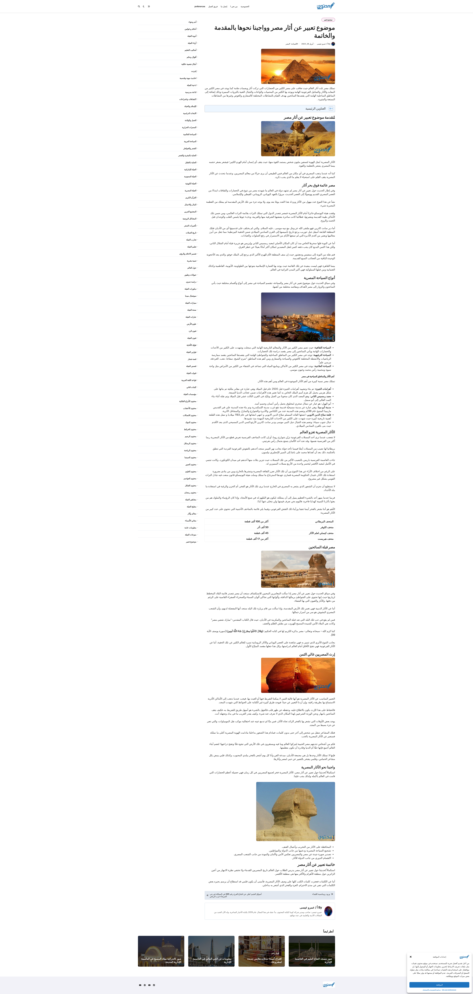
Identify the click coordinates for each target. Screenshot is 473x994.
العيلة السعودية (190, 176)
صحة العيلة (191, 310)
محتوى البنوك (190, 422)
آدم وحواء (192, 22)
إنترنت (193, 71)
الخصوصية (245, 6)
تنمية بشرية (191, 260)
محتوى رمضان (190, 492)
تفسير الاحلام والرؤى (187, 253)
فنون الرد (192, 331)
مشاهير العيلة (190, 499)
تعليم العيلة (191, 246)
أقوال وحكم (191, 57)
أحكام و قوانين (190, 29)
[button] (410, 957)
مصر (287, 44)
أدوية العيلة (191, 36)
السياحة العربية (190, 141)
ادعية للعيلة (191, 85)
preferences (199, 6)
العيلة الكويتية (190, 183)
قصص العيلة (191, 366)
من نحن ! (233, 6)
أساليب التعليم (190, 50)
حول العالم (191, 268)
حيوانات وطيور (190, 275)
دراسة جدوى (191, 282)
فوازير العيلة (191, 352)
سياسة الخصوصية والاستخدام (432, 990)
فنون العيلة (191, 338)
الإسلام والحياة (190, 106)
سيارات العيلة (190, 303)
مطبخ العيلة (191, 506)
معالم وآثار (192, 513)
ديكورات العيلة (190, 289)
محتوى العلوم (190, 471)
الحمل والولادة (190, 120)
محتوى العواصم (190, 478)
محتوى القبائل (190, 485)
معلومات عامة (190, 527)
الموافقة (439, 985)
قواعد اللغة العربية (188, 380)
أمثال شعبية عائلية (188, 64)
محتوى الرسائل (190, 443)
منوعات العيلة (190, 534)
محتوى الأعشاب (189, 408)
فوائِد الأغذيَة (191, 345)
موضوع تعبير (328, 20)
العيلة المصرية (190, 190)
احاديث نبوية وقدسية (188, 78)
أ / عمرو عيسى (309, 907)
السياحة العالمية (189, 134)
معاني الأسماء (190, 520)
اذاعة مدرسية (190, 92)
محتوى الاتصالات (189, 415)
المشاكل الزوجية (189, 218)
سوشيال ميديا (190, 296)
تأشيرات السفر (190, 225)
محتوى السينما (190, 457)
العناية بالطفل (190, 162)
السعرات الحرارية (189, 127)
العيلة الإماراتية (190, 169)
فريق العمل (213, 6)
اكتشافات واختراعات (187, 99)
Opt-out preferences (449, 990)
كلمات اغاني (191, 387)
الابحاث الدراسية (189, 113)
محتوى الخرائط (190, 429)
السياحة (294, 44)
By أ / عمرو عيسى (323, 44)
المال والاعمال (190, 204)
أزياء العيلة (192, 43)
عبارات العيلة (191, 317)
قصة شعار (192, 359)
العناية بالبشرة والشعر (187, 155)
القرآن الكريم (191, 197)
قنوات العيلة (191, 373)
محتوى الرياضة (190, 450)
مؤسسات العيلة (190, 394)
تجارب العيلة (191, 239)
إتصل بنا (224, 6)
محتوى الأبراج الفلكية (187, 401)
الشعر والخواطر (189, 148)
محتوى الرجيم (190, 436)
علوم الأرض (191, 324)
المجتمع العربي (190, 211)
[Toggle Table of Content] (329, 108)
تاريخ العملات (191, 232)
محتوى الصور (191, 464)
